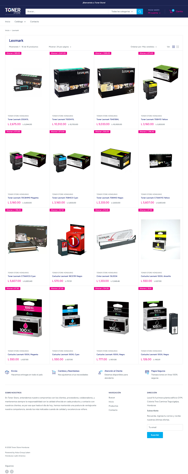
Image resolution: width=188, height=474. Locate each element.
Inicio (7, 21)
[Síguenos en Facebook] (7, 471)
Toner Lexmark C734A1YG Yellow (155, 198)
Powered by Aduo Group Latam (17, 452)
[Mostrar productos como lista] (178, 47)
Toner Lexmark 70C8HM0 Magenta (23, 198)
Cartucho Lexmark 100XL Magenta (23, 354)
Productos (113, 406)
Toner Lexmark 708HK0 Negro (110, 198)
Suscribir (155, 435)
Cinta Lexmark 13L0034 (107, 276)
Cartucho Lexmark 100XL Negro (111, 354)
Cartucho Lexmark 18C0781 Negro (67, 276)
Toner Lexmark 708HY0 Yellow (154, 119)
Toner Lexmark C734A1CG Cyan (22, 276)
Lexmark (15, 30)
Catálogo (19, 21)
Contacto (34, 21)
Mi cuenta (153, 13)
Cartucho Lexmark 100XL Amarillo (156, 276)
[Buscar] (140, 11)
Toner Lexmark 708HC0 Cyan (65, 198)
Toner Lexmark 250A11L (18, 119)
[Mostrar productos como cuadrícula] (173, 47)
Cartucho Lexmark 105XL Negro (155, 354)
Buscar (112, 397)
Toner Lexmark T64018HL (108, 119)
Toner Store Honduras (18, 116)
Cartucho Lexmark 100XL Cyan (65, 354)
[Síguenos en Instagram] (12, 471)
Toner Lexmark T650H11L (63, 119)
